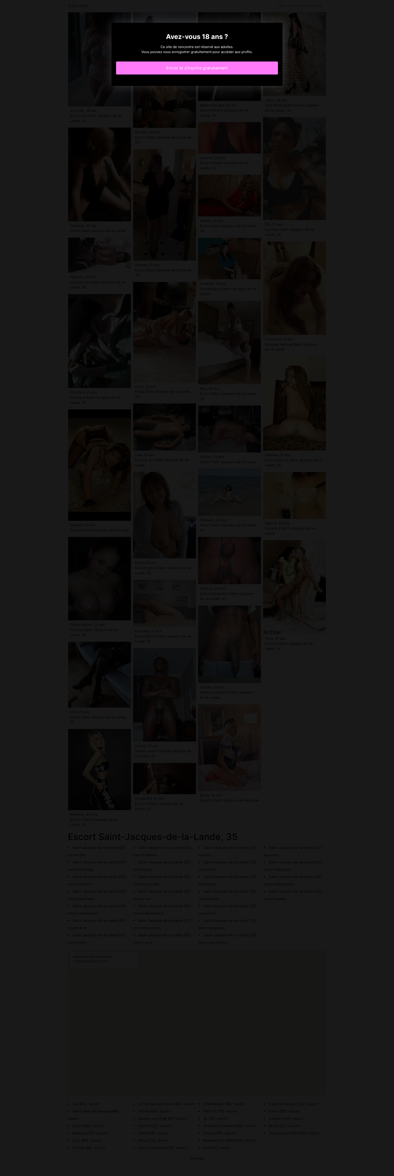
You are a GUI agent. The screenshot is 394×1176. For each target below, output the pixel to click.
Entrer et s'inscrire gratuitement (197, 68)
